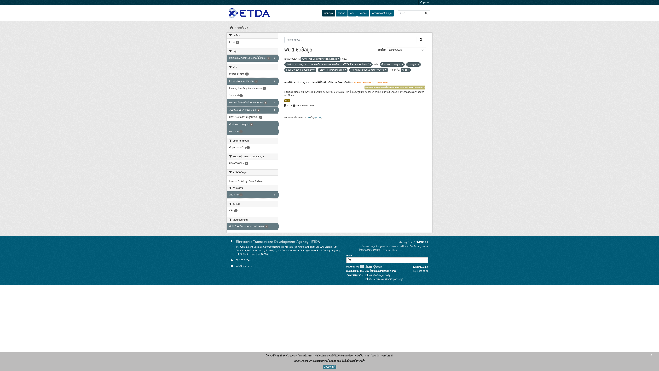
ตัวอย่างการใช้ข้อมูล (382, 13)
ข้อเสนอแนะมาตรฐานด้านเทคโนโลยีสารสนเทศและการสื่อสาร (318, 82)
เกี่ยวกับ (363, 13)
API (308, 117)
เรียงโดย (382, 50)
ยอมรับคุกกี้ (329, 367)
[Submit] (426, 13)
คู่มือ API (317, 117)
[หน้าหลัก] (231, 27)
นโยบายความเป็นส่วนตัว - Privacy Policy (377, 250)
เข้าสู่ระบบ (424, 2)
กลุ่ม (352, 13)
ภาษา (349, 255)
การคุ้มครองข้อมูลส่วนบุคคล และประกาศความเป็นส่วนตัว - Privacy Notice (393, 246)
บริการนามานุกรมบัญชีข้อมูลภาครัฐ (385, 279)
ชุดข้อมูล (328, 13)
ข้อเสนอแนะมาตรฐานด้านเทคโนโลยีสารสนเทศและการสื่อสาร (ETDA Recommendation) (395, 87)
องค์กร (341, 13)
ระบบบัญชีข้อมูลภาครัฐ (379, 275)
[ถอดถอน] (338, 59)
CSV (287, 100)
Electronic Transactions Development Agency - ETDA (278, 242)
